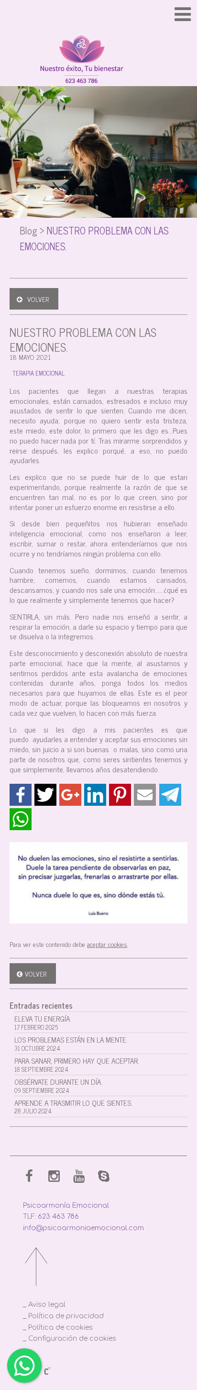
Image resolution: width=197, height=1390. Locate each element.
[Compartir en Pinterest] (120, 795)
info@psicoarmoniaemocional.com (83, 1228)
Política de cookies (60, 1327)
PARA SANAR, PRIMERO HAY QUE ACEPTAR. (76, 1064)
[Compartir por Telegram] (170, 795)
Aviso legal (47, 1304)
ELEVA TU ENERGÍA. (42, 1022)
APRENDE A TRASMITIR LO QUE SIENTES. (73, 1106)
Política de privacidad (66, 1316)
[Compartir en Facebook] (21, 795)
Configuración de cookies (72, 1338)
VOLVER (38, 298)
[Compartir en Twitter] (45, 795)
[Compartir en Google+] (70, 795)
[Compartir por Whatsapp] (21, 819)
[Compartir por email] (145, 795)
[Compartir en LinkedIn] (95, 795)
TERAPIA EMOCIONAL (38, 373)
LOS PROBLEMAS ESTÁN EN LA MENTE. (71, 1043)
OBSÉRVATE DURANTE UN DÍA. (58, 1085)
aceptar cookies (107, 943)
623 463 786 (58, 1216)
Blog (28, 230)
